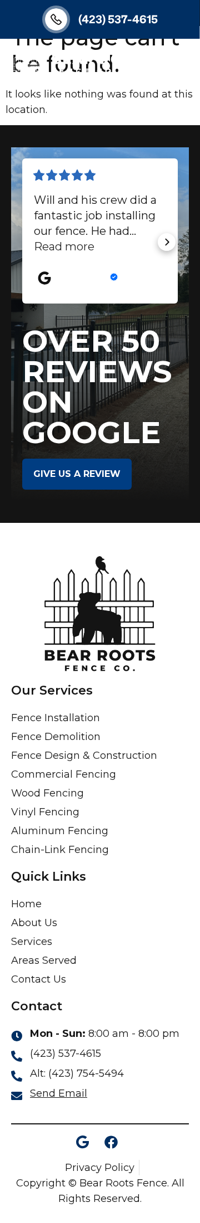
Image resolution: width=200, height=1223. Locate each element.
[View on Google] (44, 278)
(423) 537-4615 (118, 19)
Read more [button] (64, 246)
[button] (181, 62)
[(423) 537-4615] (56, 19)
